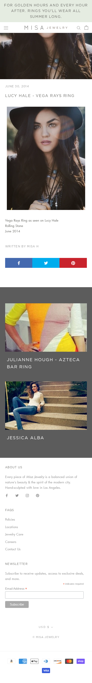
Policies (10, 519)
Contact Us (13, 549)
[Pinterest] (37, 495)
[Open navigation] (6, 27)
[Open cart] (86, 27)
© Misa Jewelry (46, 637)
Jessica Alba (25, 438)
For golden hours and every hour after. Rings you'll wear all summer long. (46, 11)
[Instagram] (27, 495)
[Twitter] (17, 495)
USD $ (44, 627)
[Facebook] (6, 495)
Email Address (16, 589)
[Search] (79, 27)
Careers (10, 542)
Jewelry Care (14, 534)
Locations (11, 527)
